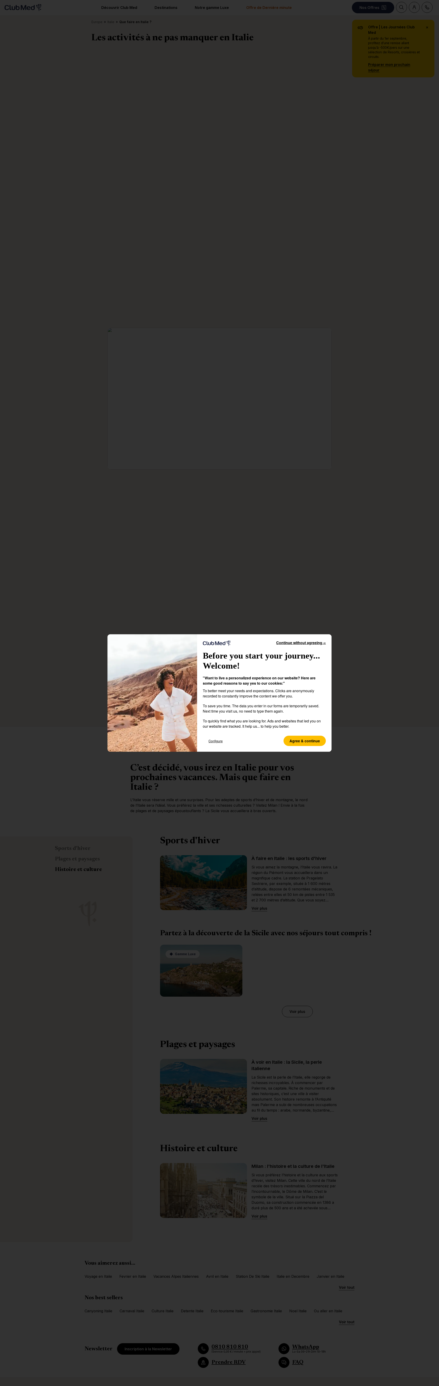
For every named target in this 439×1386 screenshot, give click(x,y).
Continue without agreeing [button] (301, 642)
